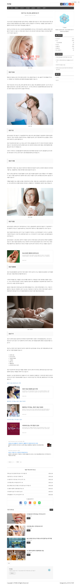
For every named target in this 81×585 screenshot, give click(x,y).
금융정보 (33, 7)
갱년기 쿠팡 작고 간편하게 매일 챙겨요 (18, 452)
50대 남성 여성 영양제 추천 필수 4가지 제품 (16, 473)
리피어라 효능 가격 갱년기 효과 (14, 419)
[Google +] (70, 4)
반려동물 (27, 7)
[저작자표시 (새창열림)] (20, 462)
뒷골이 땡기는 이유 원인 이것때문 (14, 476)
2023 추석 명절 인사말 (60, 64)
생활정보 (16, 7)
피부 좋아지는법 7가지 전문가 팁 (14, 491)
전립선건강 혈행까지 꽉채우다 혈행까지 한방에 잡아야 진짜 (23, 443)
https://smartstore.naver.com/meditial (15, 441)
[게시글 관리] (13, 462)
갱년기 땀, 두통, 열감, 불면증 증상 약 (30, 13)
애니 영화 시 (58, 50)
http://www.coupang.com (13, 450)
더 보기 (51, 509)
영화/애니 (39, 7)
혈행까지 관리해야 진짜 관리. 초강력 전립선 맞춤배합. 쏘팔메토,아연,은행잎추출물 (25, 445)
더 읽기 (28, 518)
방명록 (44, 7)
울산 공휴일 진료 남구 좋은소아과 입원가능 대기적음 (18, 485)
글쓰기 (57, 80)
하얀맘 (9, 4)
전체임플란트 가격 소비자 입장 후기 (14, 494)
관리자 (57, 77)
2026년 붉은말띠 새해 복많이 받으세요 (64, 57)
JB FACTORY (70, 583)
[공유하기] (12, 462)
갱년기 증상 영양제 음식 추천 (14, 383)
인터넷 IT (22, 7)
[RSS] (72, 4)
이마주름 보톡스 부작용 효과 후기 (14, 482)
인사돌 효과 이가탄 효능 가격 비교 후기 (15, 479)
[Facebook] (64, 4)
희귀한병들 (59, 42)
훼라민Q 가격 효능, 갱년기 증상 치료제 (16, 401)
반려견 (57, 44)
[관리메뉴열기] (79, 2)
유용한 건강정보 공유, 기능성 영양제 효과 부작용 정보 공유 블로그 (22, 570)
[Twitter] (67, 4)
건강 (12, 7)
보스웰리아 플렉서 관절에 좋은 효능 (14, 488)
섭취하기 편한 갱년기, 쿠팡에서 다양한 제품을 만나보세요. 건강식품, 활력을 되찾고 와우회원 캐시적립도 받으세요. (29, 455)
